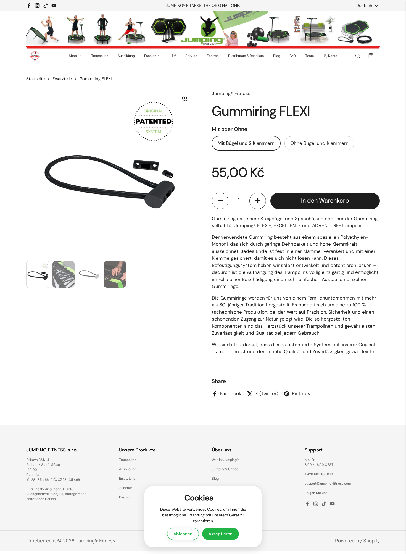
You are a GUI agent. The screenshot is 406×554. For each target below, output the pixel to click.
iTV (173, 56)
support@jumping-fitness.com (328, 483)
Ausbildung (126, 56)
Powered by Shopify (357, 541)
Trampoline (99, 56)
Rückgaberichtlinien (41, 494)
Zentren (213, 56)
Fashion (150, 56)
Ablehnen (183, 534)
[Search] (358, 56)
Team (309, 56)
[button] (220, 201)
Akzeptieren (221, 534)
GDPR (67, 489)
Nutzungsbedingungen (43, 489)
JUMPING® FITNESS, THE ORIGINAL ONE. (203, 6)
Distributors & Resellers (246, 56)
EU (61, 494)
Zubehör (125, 488)
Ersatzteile (62, 79)
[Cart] (371, 56)
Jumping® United (225, 469)
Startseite (35, 79)
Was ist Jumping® (225, 460)
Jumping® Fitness (95, 541)
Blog (276, 56)
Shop (73, 56)
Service (191, 56)
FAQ (292, 56)
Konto (332, 56)
